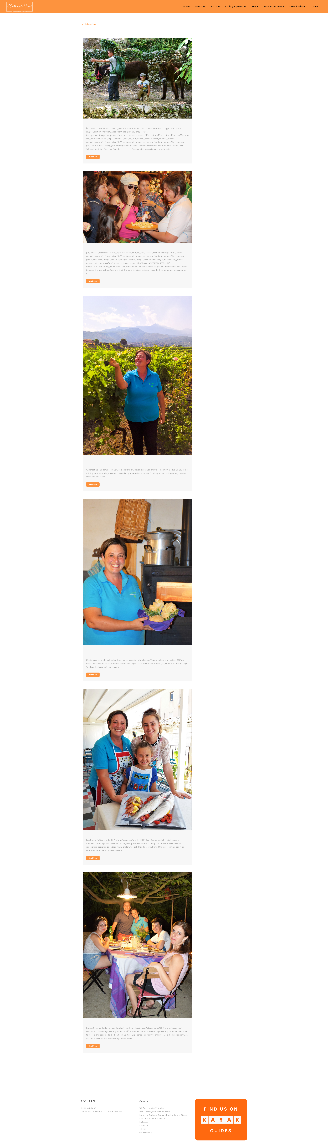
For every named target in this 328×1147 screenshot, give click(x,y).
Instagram (144, 1122)
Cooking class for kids (105, 835)
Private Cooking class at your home (117, 1023)
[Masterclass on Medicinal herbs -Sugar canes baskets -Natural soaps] (137, 572)
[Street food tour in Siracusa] (137, 207)
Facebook (143, 1125)
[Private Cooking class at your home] (137, 945)
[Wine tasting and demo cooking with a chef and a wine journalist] (137, 375)
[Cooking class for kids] (137, 759)
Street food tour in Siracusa (110, 248)
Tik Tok (142, 1129)
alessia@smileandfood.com (157, 1111)
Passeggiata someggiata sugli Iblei (117, 124)
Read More (93, 157)
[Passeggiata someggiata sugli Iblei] (137, 78)
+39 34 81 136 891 (156, 1108)
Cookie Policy (145, 1132)
